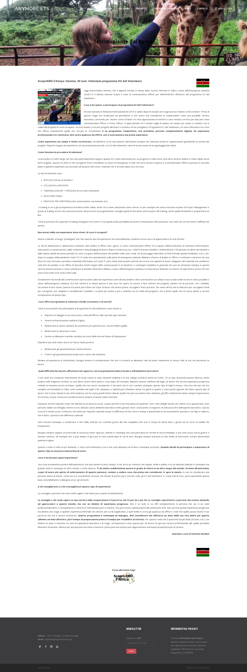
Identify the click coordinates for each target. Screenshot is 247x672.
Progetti (142, 8)
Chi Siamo (124, 8)
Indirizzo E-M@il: (134, 638)
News (188, 8)
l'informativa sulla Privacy (190, 638)
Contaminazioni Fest (166, 8)
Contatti (202, 8)
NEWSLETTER (225, 8)
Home (109, 8)
